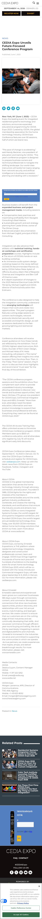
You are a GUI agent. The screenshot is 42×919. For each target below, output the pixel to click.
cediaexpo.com (13, 462)
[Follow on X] (16, 872)
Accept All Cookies (20, 915)
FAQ (15, 858)
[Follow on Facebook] (12, 872)
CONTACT (23, 858)
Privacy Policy (23, 903)
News (5, 38)
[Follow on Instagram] (21, 872)
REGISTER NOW (11, 13)
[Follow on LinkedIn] (30, 872)
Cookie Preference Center (21, 908)
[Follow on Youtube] (26, 872)
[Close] (39, 886)
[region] (21, 901)
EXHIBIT (30, 13)
